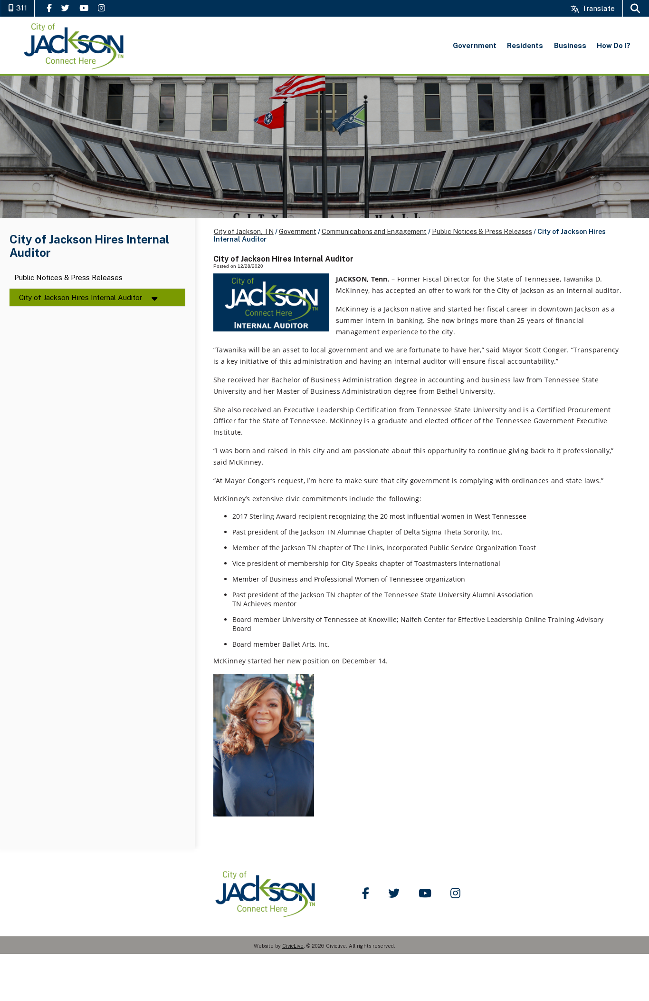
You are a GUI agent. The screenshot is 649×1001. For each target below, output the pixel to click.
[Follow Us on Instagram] (101, 8)
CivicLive (293, 946)
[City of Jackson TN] (74, 45)
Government (297, 231)
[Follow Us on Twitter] (65, 8)
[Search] (635, 8)
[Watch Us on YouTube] (83, 8)
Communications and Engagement (374, 231)
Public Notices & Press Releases (68, 278)
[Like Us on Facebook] (49, 8)
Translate (597, 8)
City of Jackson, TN (244, 231)
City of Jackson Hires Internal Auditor (80, 297)
